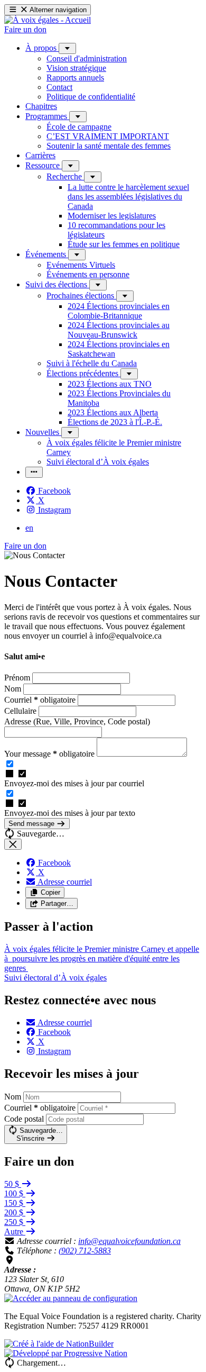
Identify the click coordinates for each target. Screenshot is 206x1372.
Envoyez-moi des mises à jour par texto (69, 812)
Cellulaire (21, 710)
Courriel (40, 699)
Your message (49, 753)
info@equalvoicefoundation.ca (129, 1241)
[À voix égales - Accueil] (47, 19)
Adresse (77, 721)
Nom (13, 688)
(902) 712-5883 (85, 1250)
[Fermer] (13, 844)
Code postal (24, 1118)
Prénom (18, 677)
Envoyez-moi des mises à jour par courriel (74, 783)
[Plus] (67, 48)
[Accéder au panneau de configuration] (70, 1298)
